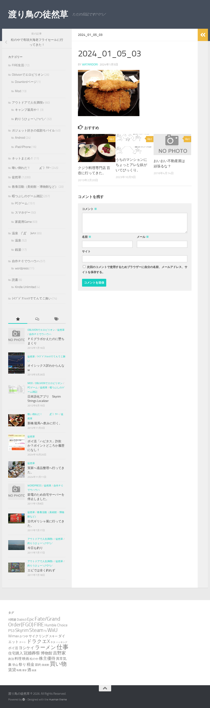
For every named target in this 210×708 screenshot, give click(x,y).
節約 (38, 665)
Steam (36, 630)
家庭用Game (23, 222)
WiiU (52, 630)
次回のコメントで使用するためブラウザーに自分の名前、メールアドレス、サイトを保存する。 (134, 269)
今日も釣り (35, 548)
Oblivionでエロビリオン (28, 75)
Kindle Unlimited (25, 287)
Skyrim (22, 630)
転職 (19, 670)
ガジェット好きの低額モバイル (33, 130)
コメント (89, 209)
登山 (15, 665)
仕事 (62, 647)
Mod (18, 91)
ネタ (52, 642)
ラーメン (45, 647)
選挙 (24, 670)
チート (22, 642)
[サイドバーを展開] (203, 35)
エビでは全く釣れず (41, 570)
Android (20, 138)
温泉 (18, 240)
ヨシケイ (26, 648)
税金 (30, 664)
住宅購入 (15, 653)
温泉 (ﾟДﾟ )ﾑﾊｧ (24, 233)
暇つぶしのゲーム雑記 (27, 196)
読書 (15, 280)
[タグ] (56, 319)
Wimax (13, 636)
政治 (11, 659)
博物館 (46, 653)
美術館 (45, 664)
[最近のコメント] (36, 319)
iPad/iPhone (23, 147)
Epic (30, 619)
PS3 (11, 630)
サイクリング (38, 636)
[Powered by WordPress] (23, 699)
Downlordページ (26, 82)
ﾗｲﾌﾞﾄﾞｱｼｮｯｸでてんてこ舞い (31, 298)
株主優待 (47, 658)
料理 (18, 659)
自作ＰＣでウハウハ (26, 261)
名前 (86, 237)
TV (45, 631)
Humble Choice (56, 625)
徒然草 (16, 177)
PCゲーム (21, 203)
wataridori (90, 64)
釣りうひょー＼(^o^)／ (30, 119)
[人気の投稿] (17, 319)
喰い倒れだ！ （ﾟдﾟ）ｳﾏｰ (31, 168)
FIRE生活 (18, 65)
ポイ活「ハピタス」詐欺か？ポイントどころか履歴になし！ (45, 445)
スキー (53, 636)
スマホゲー (22, 212)
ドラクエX (38, 641)
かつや (23, 636)
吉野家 (59, 653)
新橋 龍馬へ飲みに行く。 (44, 423)
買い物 (58, 664)
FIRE (39, 625)
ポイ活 (13, 648)
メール (143, 237)
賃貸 (12, 670)
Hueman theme (58, 699)
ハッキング (61, 642)
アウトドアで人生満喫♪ (28, 102)
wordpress (22, 268)
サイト (86, 251)
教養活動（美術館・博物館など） (35, 187)
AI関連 (12, 619)
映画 (25, 659)
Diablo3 (21, 619)
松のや (34, 659)
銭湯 (18, 250)
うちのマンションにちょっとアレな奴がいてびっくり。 (131, 165)
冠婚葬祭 (32, 653)
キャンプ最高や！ (27, 110)
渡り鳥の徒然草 (38, 14)
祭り (22, 664)
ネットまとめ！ (22, 158)
